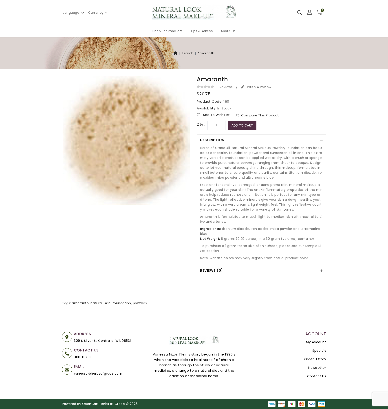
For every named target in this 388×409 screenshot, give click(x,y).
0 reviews (224, 87)
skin (107, 303)
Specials (319, 350)
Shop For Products (167, 31)
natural (96, 303)
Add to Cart (242, 125)
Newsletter (317, 367)
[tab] (261, 140)
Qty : (201, 125)
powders (140, 303)
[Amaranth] (126, 142)
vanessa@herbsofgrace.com (98, 373)
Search (187, 53)
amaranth (80, 303)
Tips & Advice (201, 31)
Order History (315, 359)
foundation (121, 303)
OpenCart (90, 404)
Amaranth (206, 53)
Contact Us (316, 376)
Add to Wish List (216, 115)
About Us (228, 31)
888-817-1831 (84, 357)
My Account (316, 342)
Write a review (258, 87)
